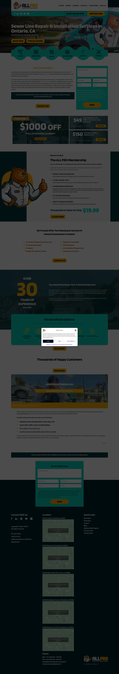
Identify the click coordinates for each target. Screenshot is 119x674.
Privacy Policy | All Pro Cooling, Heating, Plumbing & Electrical (61, 344)
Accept (48, 341)
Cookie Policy (48, 344)
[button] (75, 330)
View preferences (71, 341)
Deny (59, 341)
